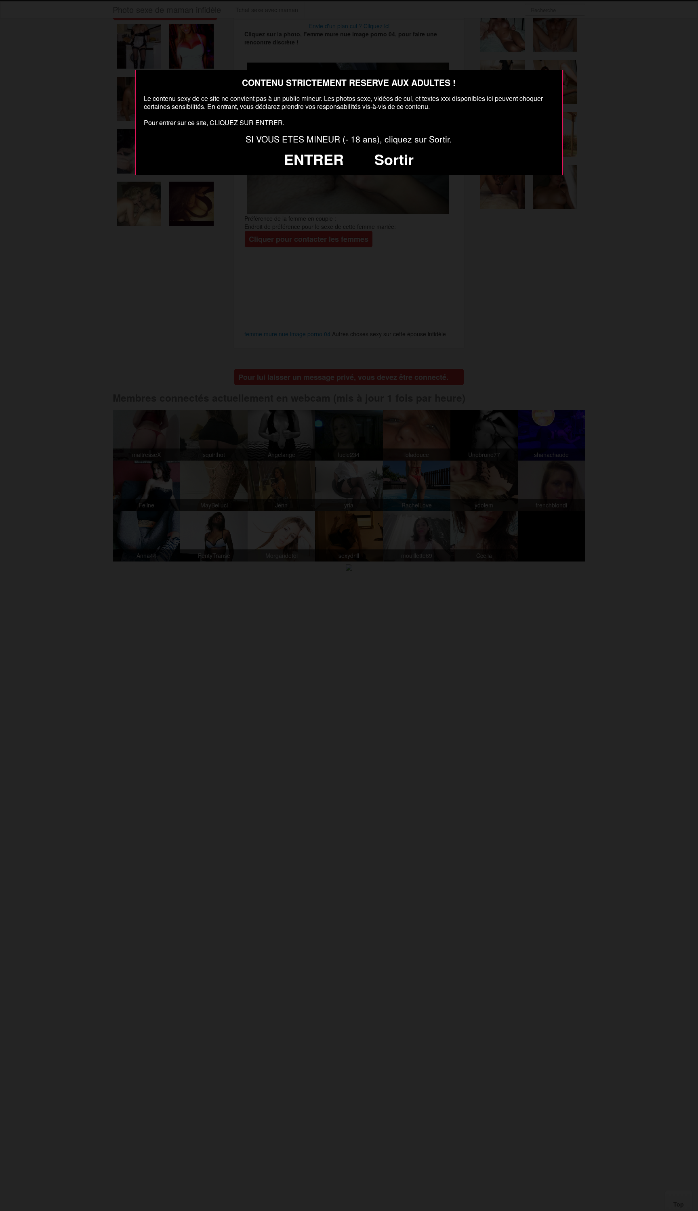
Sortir (394, 159)
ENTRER (314, 159)
